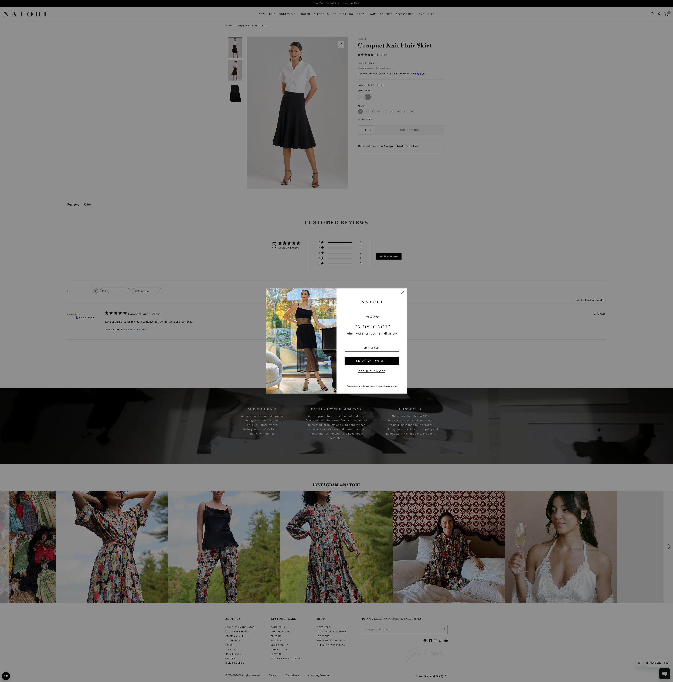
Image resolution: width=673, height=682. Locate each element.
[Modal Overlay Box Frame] (336, 341)
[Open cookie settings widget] (6, 676)
